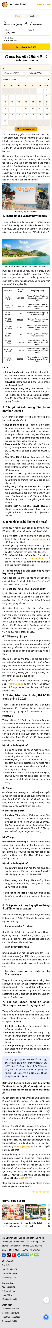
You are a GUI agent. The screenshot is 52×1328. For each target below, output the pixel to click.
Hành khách (8, 38)
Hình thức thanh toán (11, 1317)
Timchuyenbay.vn (15, 684)
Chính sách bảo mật (10, 1308)
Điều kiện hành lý (9, 1299)
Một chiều (19, 16)
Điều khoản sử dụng (10, 1313)
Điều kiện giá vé (9, 1277)
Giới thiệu (6, 1265)
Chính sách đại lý (9, 1321)
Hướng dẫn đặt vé (9, 1273)
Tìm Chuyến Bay (38, 539)
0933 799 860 (43, 4)
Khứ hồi (32, 16)
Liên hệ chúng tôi (9, 1269)
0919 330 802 (25, 1178)
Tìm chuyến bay (27, 47)
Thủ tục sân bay (9, 1291)
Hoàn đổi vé (7, 1295)
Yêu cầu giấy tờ (8, 1287)
